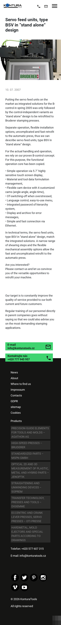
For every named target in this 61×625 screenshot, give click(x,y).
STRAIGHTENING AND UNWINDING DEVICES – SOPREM (26, 487)
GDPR (14, 401)
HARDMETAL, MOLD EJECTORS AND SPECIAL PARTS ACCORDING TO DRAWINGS (27, 534)
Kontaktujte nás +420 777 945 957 (19, 357)
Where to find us (21, 384)
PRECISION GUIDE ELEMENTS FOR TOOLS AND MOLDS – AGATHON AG (30, 432)
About (14, 378)
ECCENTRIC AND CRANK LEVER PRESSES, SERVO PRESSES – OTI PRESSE (27, 517)
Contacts (16, 395)
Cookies (16, 412)
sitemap (16, 407)
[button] (7, 60)
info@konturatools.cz (33, 555)
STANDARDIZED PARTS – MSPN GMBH (27, 456)
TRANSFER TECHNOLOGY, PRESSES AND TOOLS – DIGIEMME (27, 502)
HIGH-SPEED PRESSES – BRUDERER (26, 445)
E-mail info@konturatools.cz (21, 346)
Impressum (18, 389)
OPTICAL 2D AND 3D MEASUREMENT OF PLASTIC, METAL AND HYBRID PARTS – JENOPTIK (30, 470)
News (14, 372)
